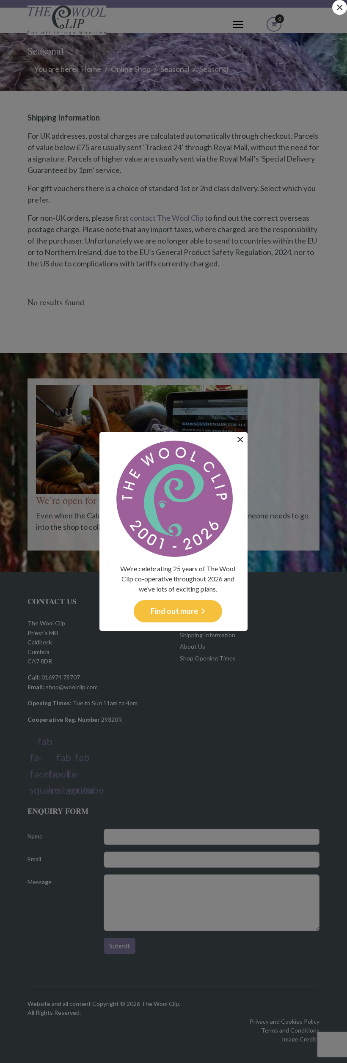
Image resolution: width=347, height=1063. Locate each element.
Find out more (174, 611)
